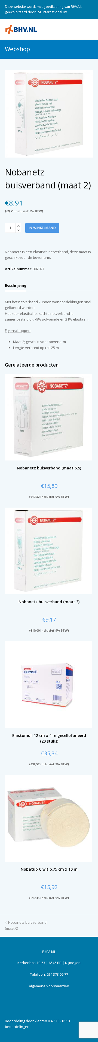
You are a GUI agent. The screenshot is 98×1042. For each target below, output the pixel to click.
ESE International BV (51, 12)
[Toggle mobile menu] (90, 29)
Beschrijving (15, 285)
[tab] (15, 285)
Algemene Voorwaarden (49, 986)
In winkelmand (42, 228)
